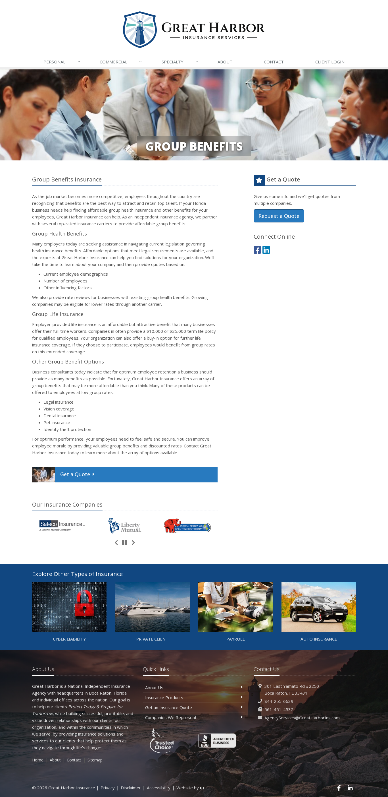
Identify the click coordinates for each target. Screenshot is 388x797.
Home (37, 760)
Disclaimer (131, 787)
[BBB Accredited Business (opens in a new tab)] (217, 740)
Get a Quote (75, 474)
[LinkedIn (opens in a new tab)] (266, 250)
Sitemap (95, 760)
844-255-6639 (278, 701)
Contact (274, 62)
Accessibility (158, 787)
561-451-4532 (278, 709)
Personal (61, 62)
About (225, 62)
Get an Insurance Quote (168, 707)
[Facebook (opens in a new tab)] (257, 250)
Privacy (108, 787)
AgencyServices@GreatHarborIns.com (302, 717)
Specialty (180, 62)
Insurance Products (164, 697)
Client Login (330, 62)
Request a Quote (278, 215)
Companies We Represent (171, 717)
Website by (190, 787)
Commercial (121, 62)
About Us (154, 687)
